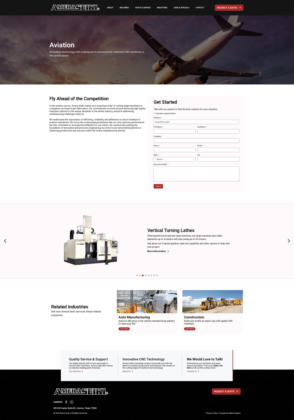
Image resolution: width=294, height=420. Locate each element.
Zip (198, 155)
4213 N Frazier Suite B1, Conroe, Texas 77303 (74, 408)
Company (158, 136)
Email (200, 146)
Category (158, 118)
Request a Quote (227, 7)
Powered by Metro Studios (230, 413)
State (156, 155)
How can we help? (161, 164)
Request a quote (224, 391)
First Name (158, 127)
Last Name (202, 127)
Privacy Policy (211, 413)
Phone (157, 146)
